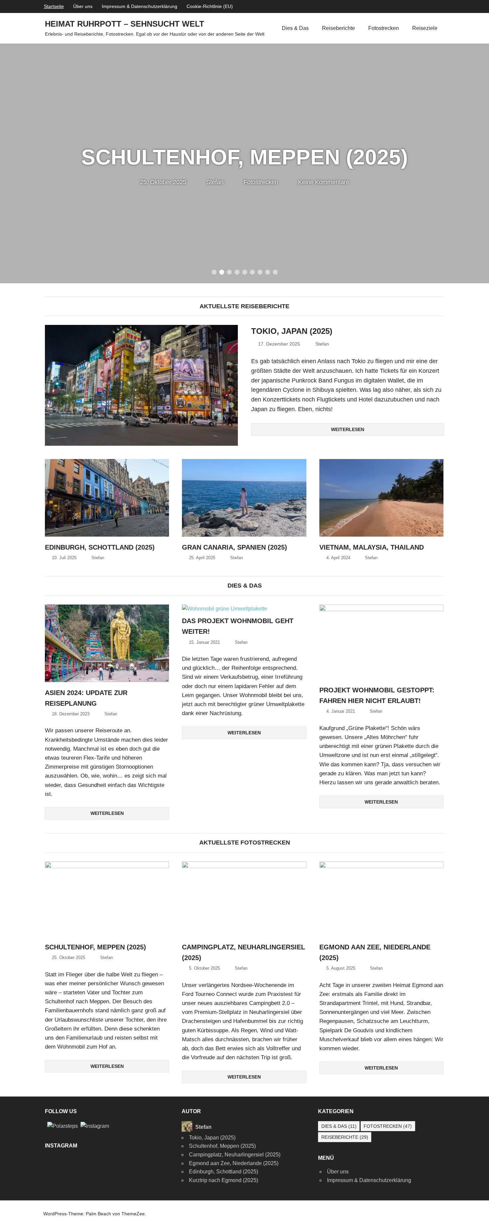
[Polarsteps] (63, 1125)
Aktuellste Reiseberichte (244, 306)
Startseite (54, 6)
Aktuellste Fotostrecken (244, 842)
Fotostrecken (383, 28)
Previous (13, 157)
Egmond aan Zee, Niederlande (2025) (233, 1163)
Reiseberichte (338, 28)
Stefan (215, 182)
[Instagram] (95, 1125)
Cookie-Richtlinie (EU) (210, 6)
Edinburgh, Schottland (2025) (100, 547)
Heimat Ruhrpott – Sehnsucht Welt (124, 23)
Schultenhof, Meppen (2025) (244, 157)
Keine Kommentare (323, 182)
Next (475, 157)
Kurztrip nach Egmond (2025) (223, 1180)
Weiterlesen (347, 429)
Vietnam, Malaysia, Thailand (371, 547)
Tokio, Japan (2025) (291, 331)
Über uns (82, 6)
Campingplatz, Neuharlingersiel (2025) (234, 1154)
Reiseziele (424, 28)
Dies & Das (295, 28)
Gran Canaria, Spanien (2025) (234, 547)
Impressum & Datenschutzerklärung (139, 6)
